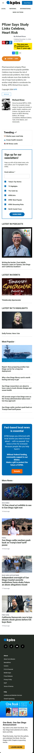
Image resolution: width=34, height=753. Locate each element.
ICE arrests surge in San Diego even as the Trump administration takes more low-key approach (16, 399)
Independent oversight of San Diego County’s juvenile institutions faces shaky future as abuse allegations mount (16, 581)
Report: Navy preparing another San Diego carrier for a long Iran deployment (15, 369)
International (25, 8)
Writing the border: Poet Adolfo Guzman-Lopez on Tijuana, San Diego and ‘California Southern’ (16, 264)
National (12, 8)
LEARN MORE (16, 747)
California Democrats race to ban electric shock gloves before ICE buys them (17, 619)
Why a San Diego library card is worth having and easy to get (16, 378)
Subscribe (17, 214)
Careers (6, 666)
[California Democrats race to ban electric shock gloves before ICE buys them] (17, 603)
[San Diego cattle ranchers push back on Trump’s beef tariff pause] (17, 526)
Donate (17, 471)
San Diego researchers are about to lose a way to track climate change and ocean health (16, 388)
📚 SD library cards (11, 144)
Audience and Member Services (13, 695)
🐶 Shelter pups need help (13, 136)
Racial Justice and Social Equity (10, 575)
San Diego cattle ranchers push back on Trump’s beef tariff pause (17, 408)
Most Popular (8, 341)
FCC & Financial (8, 669)
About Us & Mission (9, 659)
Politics (4, 538)
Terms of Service (8, 686)
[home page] (13, 3)
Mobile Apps (7, 672)
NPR (15, 89)
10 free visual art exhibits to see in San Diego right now (16, 506)
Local (3, 8)
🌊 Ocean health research (13, 140)
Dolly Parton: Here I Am (11, 333)
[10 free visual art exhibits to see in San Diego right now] (17, 491)
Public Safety (5, 615)
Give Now (27, 3)
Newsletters (7, 662)
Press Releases (8, 676)
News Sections (18, 12)
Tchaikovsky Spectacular (11, 300)
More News (7, 480)
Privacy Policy (8, 679)
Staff (5, 683)
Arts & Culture (5, 503)
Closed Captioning (9, 698)
